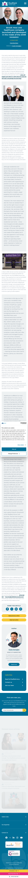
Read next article (14, 620)
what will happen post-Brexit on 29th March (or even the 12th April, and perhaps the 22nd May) (14, 76)
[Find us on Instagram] (17, 838)
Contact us (8, 682)
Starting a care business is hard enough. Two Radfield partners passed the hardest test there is (13, 758)
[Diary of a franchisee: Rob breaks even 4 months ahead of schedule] (14, 771)
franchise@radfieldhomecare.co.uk (14, 596)
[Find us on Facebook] (6, 838)
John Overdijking (5, 752)
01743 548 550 (14, 876)
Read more (14, 664)
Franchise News (14, 43)
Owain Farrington (16, 45)
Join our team (9, 685)
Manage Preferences (13, 453)
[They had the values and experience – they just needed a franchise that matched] (14, 800)
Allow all (14, 449)
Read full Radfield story (12, 679)
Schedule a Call (13, 870)
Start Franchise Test (13, 873)
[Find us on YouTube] (21, 838)
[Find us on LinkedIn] (13, 838)
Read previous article (14, 615)
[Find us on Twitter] (10, 837)
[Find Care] (24, 710)
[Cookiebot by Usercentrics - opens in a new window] (20, 423)
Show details (21, 445)
